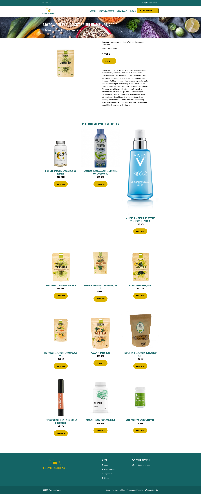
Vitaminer (106, 45)
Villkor (122, 490)
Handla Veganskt (148, 11)
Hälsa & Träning (128, 42)
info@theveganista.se (149, 3)
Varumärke (116, 42)
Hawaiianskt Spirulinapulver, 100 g (61, 285)
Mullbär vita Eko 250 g (100, 352)
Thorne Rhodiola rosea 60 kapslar (100, 420)
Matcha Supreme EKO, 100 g (140, 285)
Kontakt (115, 490)
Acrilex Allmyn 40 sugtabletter (140, 420)
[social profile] (50, 3)
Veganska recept (106, 11)
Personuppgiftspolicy (135, 490)
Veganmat (122, 11)
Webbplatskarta (151, 490)
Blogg (133, 11)
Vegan (93, 11)
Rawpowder (140, 42)
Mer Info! (109, 61)
